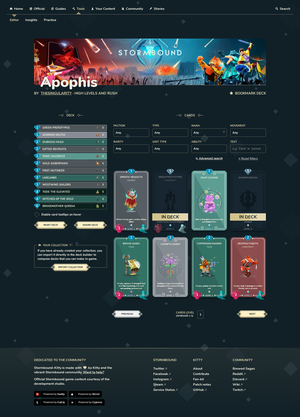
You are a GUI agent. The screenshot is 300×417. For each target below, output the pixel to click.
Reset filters (248, 158)
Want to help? (93, 372)
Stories (159, 9)
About (197, 368)
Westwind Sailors (56, 185)
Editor (14, 20)
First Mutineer (53, 170)
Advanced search (210, 158)
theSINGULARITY (56, 93)
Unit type (159, 142)
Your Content (105, 9)
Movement (238, 126)
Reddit (238, 374)
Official (39, 9)
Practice (50, 20)
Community (134, 9)
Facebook (160, 374)
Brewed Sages (244, 368)
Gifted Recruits (54, 149)
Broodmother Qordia (58, 206)
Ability (196, 142)
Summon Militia (53, 135)
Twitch (238, 390)
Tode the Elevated (56, 192)
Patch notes (202, 384)
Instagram (161, 379)
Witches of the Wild (57, 199)
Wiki (236, 384)
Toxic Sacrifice (53, 156)
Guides (60, 9)
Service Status (164, 390)
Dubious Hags (52, 142)
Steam (158, 384)
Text (233, 142)
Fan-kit (198, 379)
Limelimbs (49, 178)
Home (18, 9)
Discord (238, 379)
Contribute (201, 374)
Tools (81, 9)
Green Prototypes (56, 128)
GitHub (198, 390)
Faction (119, 126)
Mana (195, 126)
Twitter (158, 368)
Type (155, 126)
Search (284, 9)
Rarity (118, 142)
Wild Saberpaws (55, 163)
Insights (31, 20)
